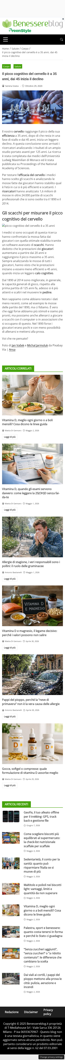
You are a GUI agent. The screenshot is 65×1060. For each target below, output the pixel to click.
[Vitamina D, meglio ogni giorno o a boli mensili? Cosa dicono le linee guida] (32, 395)
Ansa (12, 349)
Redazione (12, 1012)
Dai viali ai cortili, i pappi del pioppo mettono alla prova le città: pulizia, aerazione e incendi (43, 981)
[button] (61, 40)
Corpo (6, 66)
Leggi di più (10, 436)
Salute (18, 66)
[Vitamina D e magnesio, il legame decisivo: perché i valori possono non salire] (32, 605)
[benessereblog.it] (32, 25)
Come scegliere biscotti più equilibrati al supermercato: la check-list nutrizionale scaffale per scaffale (42, 840)
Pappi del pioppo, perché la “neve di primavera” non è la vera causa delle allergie (31, 702)
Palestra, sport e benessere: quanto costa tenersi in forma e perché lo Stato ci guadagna (43, 932)
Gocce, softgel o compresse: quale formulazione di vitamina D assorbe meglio (30, 771)
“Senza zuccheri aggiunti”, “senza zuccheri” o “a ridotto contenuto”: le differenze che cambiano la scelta (43, 955)
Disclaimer (31, 1012)
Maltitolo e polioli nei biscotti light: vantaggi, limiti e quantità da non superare (42, 889)
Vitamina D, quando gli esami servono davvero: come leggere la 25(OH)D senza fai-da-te (30, 493)
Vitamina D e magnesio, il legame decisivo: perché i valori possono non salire (29, 633)
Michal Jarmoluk (37, 345)
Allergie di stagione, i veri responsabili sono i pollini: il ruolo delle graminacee (31, 564)
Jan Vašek (18, 345)
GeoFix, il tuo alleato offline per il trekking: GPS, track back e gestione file (41, 816)
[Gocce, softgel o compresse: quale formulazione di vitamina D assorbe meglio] (32, 743)
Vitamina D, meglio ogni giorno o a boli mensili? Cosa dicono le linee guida (27, 422)
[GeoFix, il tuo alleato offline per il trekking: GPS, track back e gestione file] (11, 816)
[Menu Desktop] (5, 39)
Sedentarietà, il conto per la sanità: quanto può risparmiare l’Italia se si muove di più (42, 865)
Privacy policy (48, 1012)
